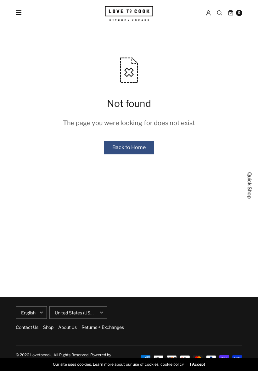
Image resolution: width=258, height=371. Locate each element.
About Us (67, 327)
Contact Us (27, 327)
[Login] (208, 13)
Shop (48, 327)
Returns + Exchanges (102, 327)
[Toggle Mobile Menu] (23, 13)
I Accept (197, 364)
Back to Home (129, 147)
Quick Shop (250, 185)
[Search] (219, 13)
